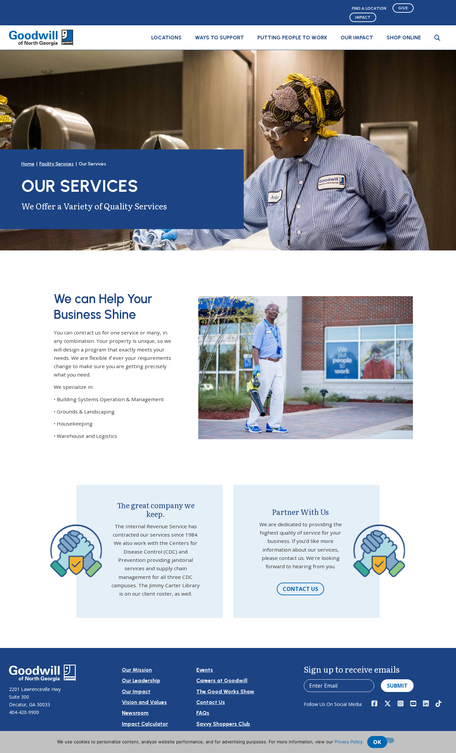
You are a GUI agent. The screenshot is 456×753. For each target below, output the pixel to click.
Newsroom (135, 713)
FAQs (202, 713)
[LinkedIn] (426, 704)
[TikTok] (438, 704)
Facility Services (56, 164)
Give (403, 8)
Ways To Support (219, 37)
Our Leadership (141, 680)
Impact (363, 17)
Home (27, 164)
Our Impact (356, 37)
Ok (377, 742)
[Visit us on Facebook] (374, 704)
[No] (388, 740)
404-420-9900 (24, 712)
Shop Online (404, 37)
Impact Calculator (145, 724)
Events (204, 670)
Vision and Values (144, 702)
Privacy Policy (348, 741)
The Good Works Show (225, 691)
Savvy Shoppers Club (223, 724)
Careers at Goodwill (221, 680)
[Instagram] (400, 704)
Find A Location (369, 8)
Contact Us (300, 589)
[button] (437, 38)
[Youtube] (413, 704)
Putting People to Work (292, 37)
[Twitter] (388, 704)
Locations (166, 37)
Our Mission (137, 670)
